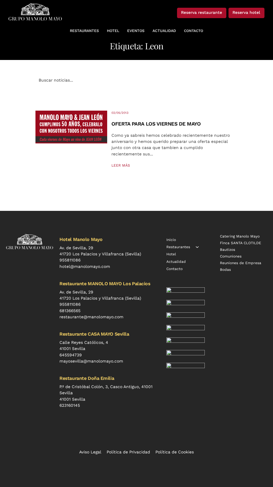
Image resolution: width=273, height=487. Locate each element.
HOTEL (113, 31)
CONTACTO (193, 31)
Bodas (225, 269)
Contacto (174, 269)
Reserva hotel (246, 12)
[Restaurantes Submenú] (197, 247)
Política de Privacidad (128, 452)
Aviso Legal (90, 452)
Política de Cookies (174, 452)
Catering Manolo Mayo (240, 236)
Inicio (171, 240)
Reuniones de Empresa (240, 263)
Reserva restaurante (201, 12)
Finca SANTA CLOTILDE (240, 243)
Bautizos (227, 249)
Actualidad (176, 261)
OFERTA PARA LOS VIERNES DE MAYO (155, 124)
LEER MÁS (120, 165)
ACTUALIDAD (164, 31)
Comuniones (231, 256)
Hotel (171, 254)
